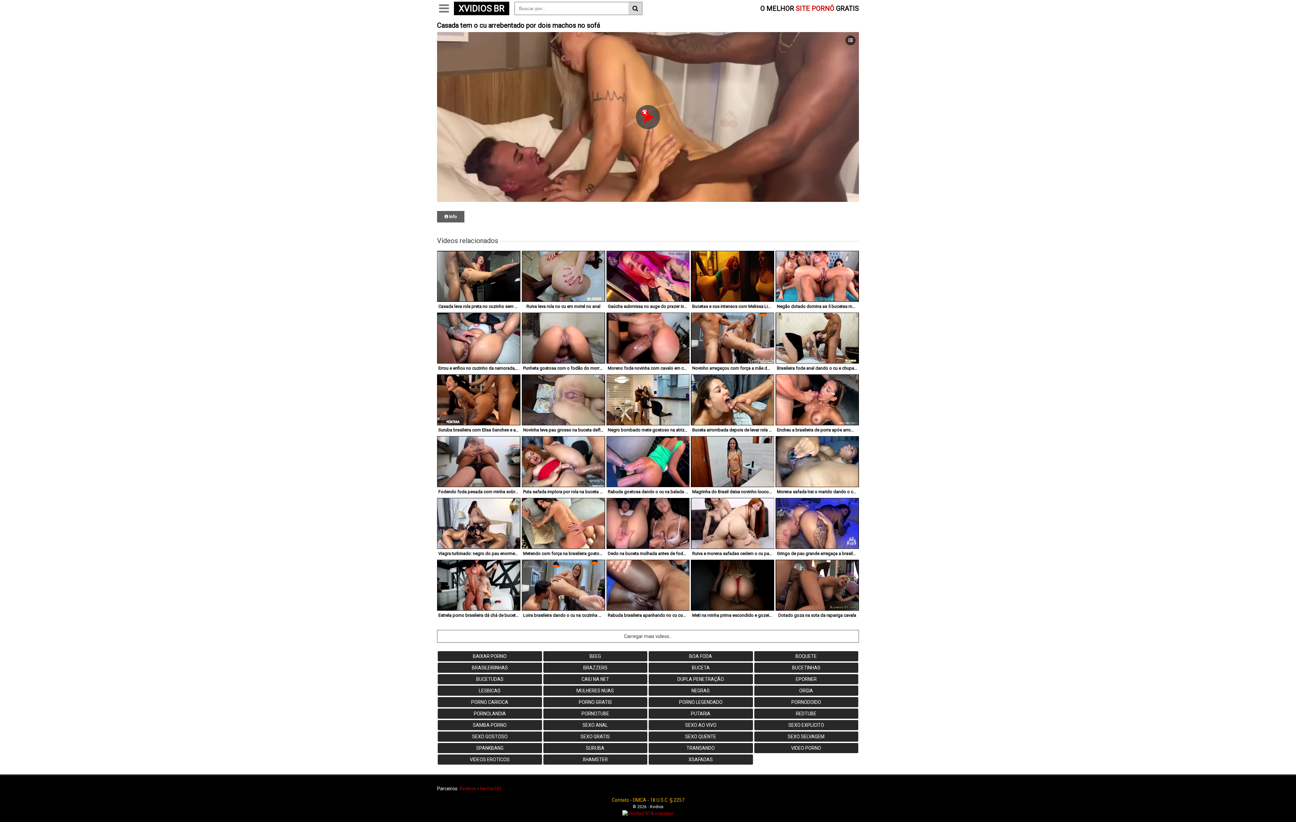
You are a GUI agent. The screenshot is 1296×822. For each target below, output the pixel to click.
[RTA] (648, 813)
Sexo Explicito (806, 725)
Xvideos (467, 788)
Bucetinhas (806, 667)
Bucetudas (490, 679)
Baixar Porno (490, 656)
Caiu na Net (595, 679)
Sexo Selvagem (806, 736)
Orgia (806, 690)
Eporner (806, 679)
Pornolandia (490, 713)
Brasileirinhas (490, 667)
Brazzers (595, 667)
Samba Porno (490, 725)
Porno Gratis (595, 702)
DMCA (639, 800)
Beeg (595, 656)
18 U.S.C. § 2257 (667, 800)
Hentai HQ (490, 788)
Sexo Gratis (595, 736)
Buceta (701, 667)
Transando (700, 748)
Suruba (595, 748)
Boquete (806, 656)
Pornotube (595, 713)
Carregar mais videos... (648, 636)
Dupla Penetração (700, 679)
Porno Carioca (489, 702)
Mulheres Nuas (595, 690)
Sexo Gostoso (490, 736)
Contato (620, 800)
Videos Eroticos (490, 759)
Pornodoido (806, 702)
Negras (701, 690)
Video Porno (806, 748)
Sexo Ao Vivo (701, 725)
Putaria (700, 713)
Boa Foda (700, 656)
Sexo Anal (595, 725)
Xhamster (595, 759)
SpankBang (490, 748)
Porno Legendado (701, 702)
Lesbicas (490, 690)
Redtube (806, 713)
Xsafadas (700, 759)
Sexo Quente (700, 736)
